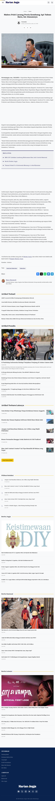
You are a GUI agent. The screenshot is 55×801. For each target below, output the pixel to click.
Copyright (4, 759)
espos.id (3, 775)
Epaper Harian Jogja (16, 258)
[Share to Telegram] (52, 274)
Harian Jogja (27, 256)
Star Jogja (4, 781)
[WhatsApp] (36, 791)
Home (25, 11)
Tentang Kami (5, 754)
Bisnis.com (4, 778)
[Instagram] (25, 791)
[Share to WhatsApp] (45, 274)
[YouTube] (29, 791)
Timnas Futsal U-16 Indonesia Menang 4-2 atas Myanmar (22, 165)
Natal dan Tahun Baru (12, 268)
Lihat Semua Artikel (7, 460)
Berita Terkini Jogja (11, 161)
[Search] (48, 2)
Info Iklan (4, 767)
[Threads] (32, 791)
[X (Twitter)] (22, 791)
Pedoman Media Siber (7, 757)
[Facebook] (18, 791)
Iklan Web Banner (6, 765)
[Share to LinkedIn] (48, 274)
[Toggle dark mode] (52, 2)
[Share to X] (41, 274)
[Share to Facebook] (37, 274)
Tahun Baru (22, 268)
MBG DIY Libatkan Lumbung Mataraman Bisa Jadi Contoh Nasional (26, 157)
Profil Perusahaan (6, 762)
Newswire (24, 21)
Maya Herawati (11, 280)
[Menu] (2, 2)
